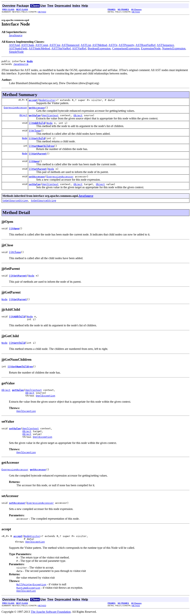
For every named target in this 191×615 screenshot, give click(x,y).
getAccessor (37, 107)
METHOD (42, 12)
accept (33, 100)
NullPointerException (31, 584)
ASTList (86, 45)
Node (50, 123)
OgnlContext (50, 115)
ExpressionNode (151, 48)
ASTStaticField (18, 48)
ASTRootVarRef (145, 45)
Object (23, 115)
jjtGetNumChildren (41, 146)
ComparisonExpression (126, 48)
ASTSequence (165, 45)
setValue (35, 184)
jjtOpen (34, 161)
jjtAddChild (37, 123)
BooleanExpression (99, 48)
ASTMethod (99, 45)
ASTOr (112, 45)
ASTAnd (14, 45)
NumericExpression (173, 48)
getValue (35, 115)
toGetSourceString (15, 200)
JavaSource (15, 35)
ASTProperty (126, 45)
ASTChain (27, 45)
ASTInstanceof (70, 45)
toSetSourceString (43, 200)
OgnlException (45, 395)
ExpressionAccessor (15, 107)
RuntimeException (28, 587)
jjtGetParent (38, 153)
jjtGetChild (37, 138)
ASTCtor (54, 45)
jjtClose (35, 130)
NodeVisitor (47, 100)
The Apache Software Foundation (51, 611)
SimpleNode (16, 51)
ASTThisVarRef (61, 48)
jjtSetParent (38, 169)
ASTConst (41, 45)
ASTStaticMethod (39, 48)
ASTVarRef (79, 48)
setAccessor (37, 176)
